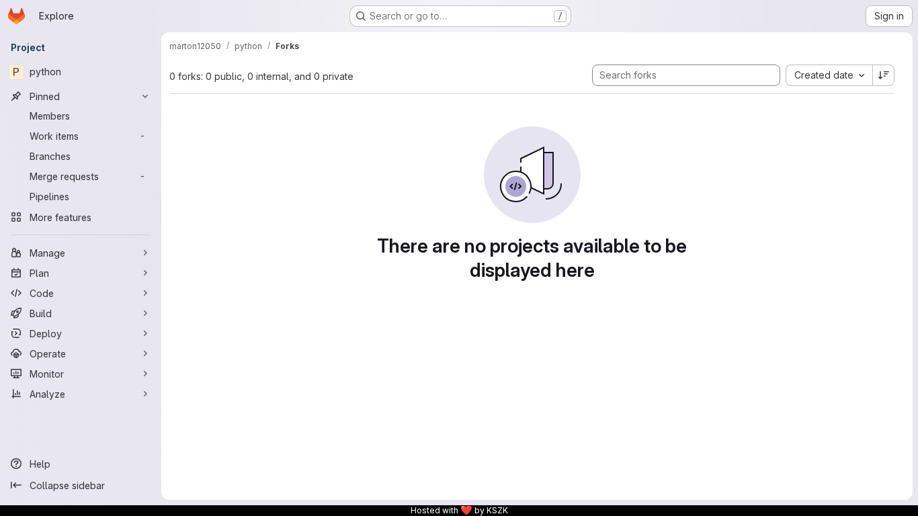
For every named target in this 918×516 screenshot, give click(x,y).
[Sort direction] (883, 75)
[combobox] (829, 75)
